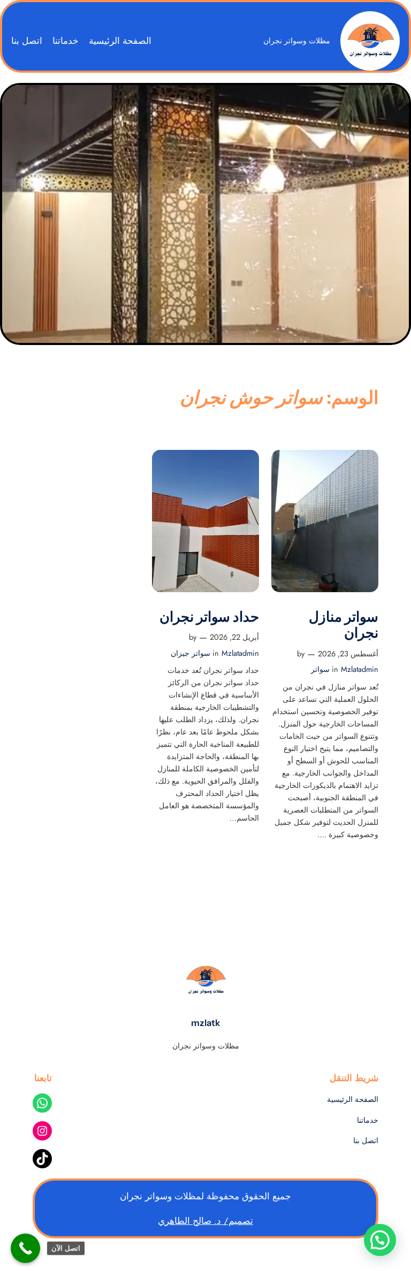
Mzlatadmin (359, 669)
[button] (380, 1240)
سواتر (320, 669)
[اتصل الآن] (25, 1248)
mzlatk (205, 1022)
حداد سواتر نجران (209, 617)
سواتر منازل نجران (343, 625)
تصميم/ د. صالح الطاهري (205, 1220)
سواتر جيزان (190, 653)
